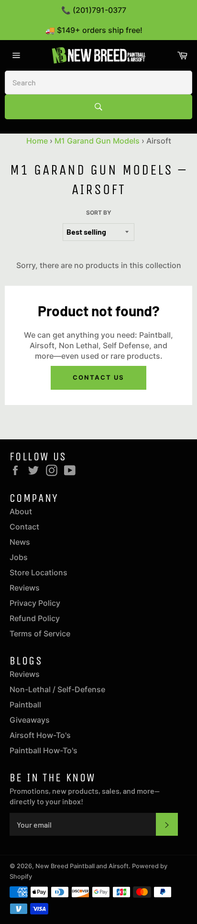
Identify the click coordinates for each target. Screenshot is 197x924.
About (21, 511)
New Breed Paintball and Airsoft (82, 866)
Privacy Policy (35, 603)
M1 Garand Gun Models (97, 140)
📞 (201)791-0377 (93, 10)
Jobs (19, 557)
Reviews (25, 587)
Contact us (98, 377)
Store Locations (38, 572)
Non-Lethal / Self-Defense (57, 689)
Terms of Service (40, 633)
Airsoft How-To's (40, 735)
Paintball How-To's (43, 750)
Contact (24, 526)
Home (37, 140)
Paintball (25, 704)
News (20, 542)
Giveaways (30, 720)
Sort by (98, 212)
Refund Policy (35, 618)
